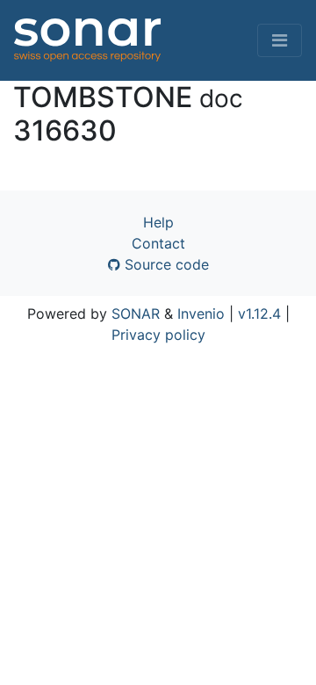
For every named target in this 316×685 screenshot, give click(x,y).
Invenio (201, 313)
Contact (158, 243)
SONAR (135, 313)
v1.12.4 (259, 313)
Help (158, 222)
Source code (164, 264)
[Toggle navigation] (279, 40)
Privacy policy (158, 334)
